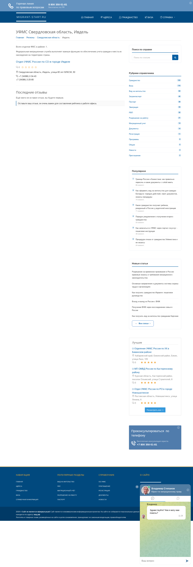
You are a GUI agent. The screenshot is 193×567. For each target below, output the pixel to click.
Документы (104, 495)
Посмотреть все (154, 409)
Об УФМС (102, 481)
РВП (58, 486)
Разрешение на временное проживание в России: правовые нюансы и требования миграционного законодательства (153, 274)
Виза (18, 495)
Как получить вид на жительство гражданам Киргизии (155, 316)
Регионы (30, 37)
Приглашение (104, 486)
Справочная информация (27, 499)
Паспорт (61, 499)
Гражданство (22, 490)
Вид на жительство (65, 481)
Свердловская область (48, 37)
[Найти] (175, 57)
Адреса (19, 486)
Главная (20, 37)
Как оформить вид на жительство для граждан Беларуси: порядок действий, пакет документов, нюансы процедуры (156, 193)
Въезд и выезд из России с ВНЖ (146, 301)
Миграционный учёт (66, 490)
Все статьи (143, 323)
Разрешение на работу (67, 495)
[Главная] (31, 16)
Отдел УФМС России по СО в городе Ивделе (43, 61)
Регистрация (104, 490)
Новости (103, 499)
